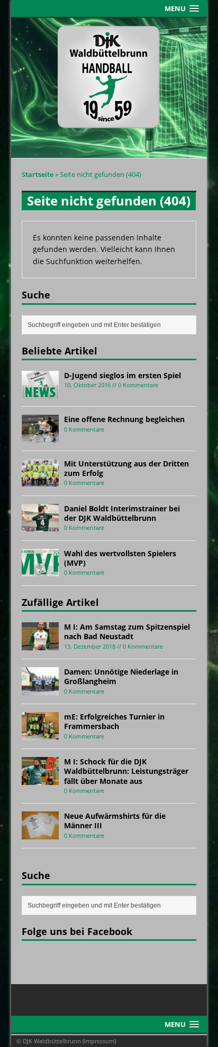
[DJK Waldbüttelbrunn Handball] (109, 88)
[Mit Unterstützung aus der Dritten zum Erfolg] (40, 480)
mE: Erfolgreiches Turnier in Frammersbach (114, 721)
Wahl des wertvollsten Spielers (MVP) (120, 558)
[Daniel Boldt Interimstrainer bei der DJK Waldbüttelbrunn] (40, 525)
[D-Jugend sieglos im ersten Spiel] (40, 392)
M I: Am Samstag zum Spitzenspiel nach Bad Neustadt (127, 631)
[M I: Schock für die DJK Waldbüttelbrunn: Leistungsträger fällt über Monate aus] (40, 778)
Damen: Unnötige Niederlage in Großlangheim (121, 676)
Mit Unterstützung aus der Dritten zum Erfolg (126, 468)
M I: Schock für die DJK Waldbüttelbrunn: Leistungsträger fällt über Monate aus (126, 771)
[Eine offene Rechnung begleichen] (40, 437)
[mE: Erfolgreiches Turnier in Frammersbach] (40, 733)
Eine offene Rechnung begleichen (124, 419)
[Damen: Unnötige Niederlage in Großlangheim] (40, 689)
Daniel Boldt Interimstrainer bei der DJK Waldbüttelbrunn (122, 513)
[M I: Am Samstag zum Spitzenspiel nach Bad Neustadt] (40, 644)
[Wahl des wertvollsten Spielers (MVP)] (40, 570)
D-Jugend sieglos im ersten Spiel (122, 375)
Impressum (99, 1041)
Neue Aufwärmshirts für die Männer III (115, 820)
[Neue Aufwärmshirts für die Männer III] (40, 833)
